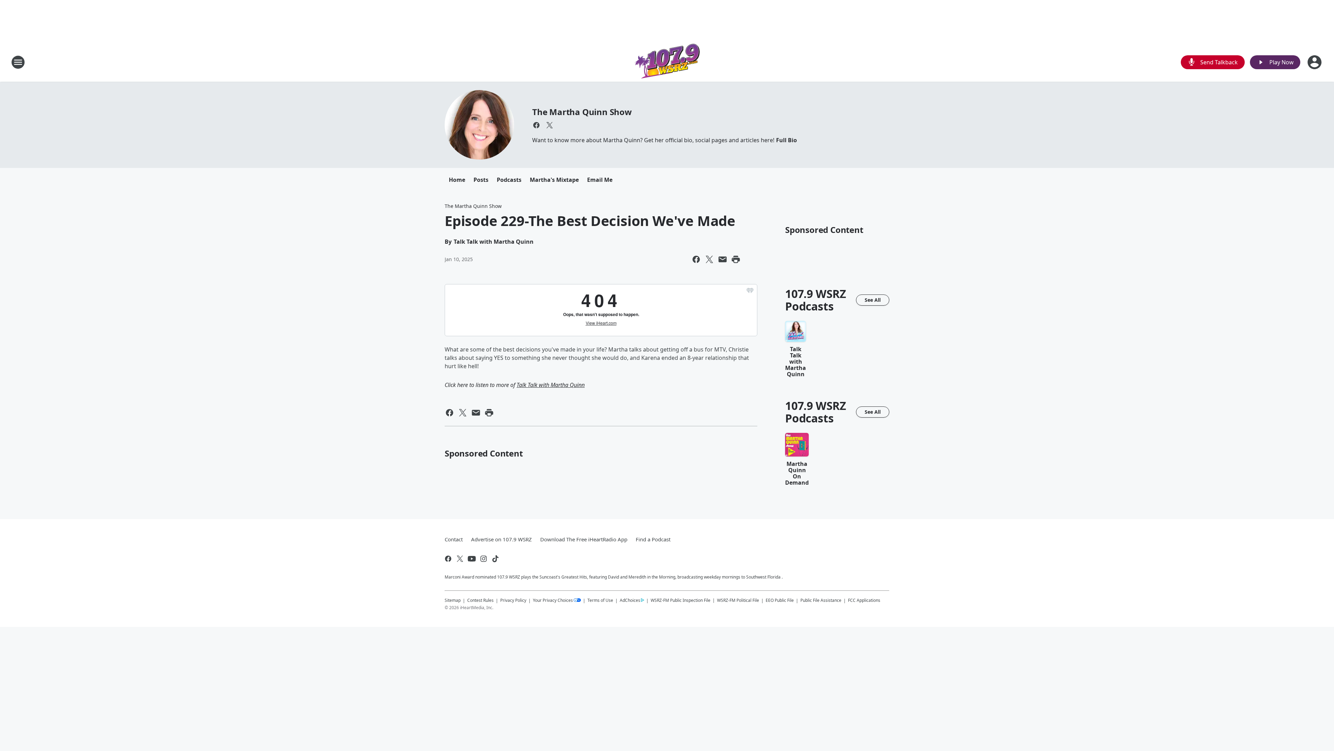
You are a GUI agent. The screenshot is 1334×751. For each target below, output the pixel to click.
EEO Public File (780, 600)
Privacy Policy (513, 600)
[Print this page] (736, 259)
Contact (454, 539)
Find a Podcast (653, 539)
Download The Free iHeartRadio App (583, 539)
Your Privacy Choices (553, 600)
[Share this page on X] (709, 259)
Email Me (599, 180)
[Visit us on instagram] (483, 559)
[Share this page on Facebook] (696, 259)
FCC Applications (864, 600)
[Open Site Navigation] (18, 62)
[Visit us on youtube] (472, 559)
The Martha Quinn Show (582, 112)
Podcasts (509, 180)
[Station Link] (667, 62)
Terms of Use (600, 600)
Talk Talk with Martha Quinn (551, 385)
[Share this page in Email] (722, 259)
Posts (481, 180)
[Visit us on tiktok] (495, 559)
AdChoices (630, 600)
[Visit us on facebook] (536, 125)
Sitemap (453, 600)
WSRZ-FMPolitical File (738, 600)
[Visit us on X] (549, 125)
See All (873, 300)
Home (457, 180)
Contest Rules (480, 600)
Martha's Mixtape (554, 180)
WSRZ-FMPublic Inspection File (680, 600)
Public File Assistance (820, 600)
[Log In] (1315, 62)
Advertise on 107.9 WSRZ (501, 539)
